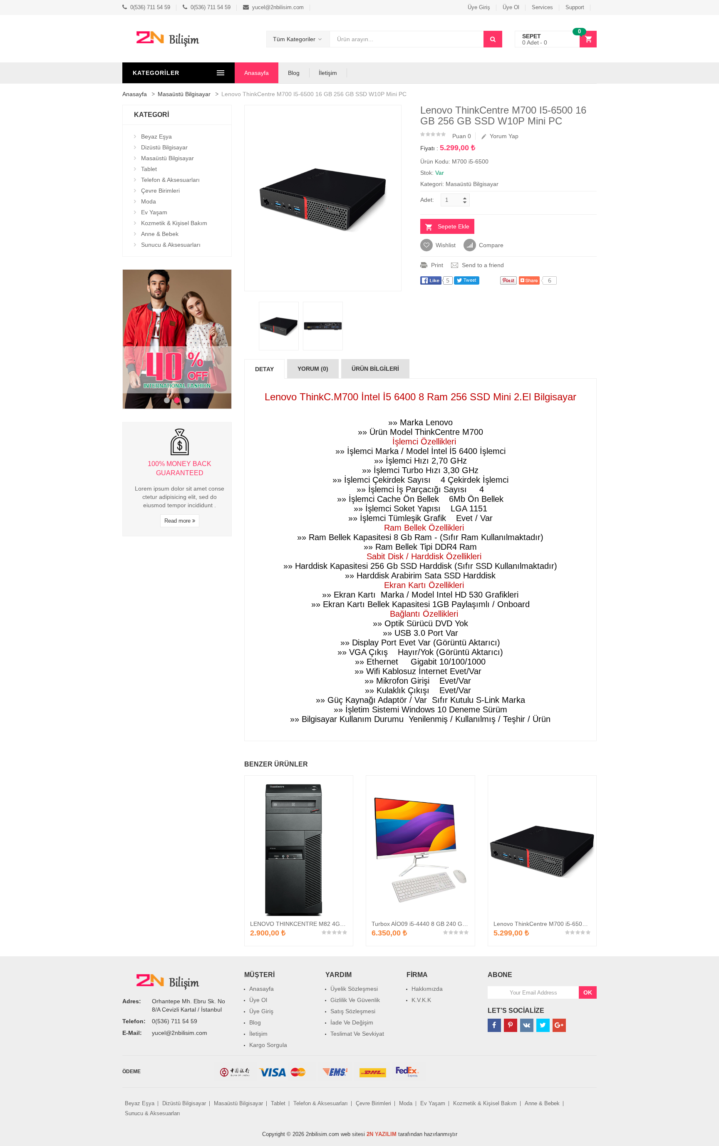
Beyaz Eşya (156, 136)
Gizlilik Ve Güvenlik (355, 1000)
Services (542, 7)
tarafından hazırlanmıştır (412, 1134)
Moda (148, 201)
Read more (178, 521)
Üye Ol (511, 7)
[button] (556, 39)
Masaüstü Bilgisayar (184, 94)
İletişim (328, 72)
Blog (294, 72)
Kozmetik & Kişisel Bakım (174, 223)
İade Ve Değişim (351, 1022)
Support (574, 7)
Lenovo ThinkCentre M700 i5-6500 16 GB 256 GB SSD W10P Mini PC (585, 923)
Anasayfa (256, 72)
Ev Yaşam (154, 212)
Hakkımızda (427, 988)
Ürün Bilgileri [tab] (375, 368)
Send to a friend (483, 265)
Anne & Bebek (160, 234)
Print (437, 265)
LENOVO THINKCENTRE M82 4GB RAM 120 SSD (316, 923)
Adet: (427, 199)
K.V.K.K (421, 1000)
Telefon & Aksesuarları (170, 179)
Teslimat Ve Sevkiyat (357, 1033)
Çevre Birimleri (160, 190)
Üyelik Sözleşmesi (354, 988)
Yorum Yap (502, 136)
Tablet (149, 169)
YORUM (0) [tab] (313, 368)
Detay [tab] (264, 369)
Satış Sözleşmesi (352, 1011)
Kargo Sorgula (268, 1045)
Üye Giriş (479, 7)
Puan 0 (461, 136)
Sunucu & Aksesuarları (171, 244)
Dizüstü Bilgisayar (164, 147)
